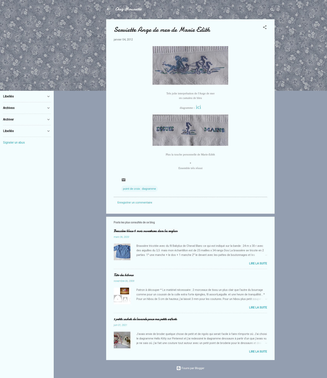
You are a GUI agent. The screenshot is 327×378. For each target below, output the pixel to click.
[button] (264, 28)
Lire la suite (258, 263)
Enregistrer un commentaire (135, 202)
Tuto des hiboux (123, 275)
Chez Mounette (128, 9)
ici (198, 107)
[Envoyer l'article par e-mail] (123, 181)
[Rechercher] (272, 10)
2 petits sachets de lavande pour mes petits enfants (145, 319)
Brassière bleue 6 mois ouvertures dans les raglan (145, 231)
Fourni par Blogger (192, 368)
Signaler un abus (14, 142)
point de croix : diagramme (139, 188)
